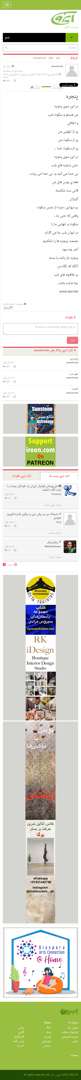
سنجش (47, 1045)
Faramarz (56, 494)
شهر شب (73, 374)
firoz (59, 522)
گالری (21, 1032)
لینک (48, 1032)
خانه (58, 58)
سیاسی (51, 533)
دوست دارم (32, 87)
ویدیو (47, 1036)
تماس (75, 1041)
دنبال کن (7, 66)
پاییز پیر (74, 359)
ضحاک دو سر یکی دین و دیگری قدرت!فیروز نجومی (34, 516)
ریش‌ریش (52, 542)
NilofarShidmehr (53, 547)
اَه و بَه (20, 1045)
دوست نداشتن (61, 87)
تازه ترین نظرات (21, 476)
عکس (21, 1027)
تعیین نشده (49, 505)
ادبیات (52, 557)
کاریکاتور (19, 1036)
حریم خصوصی (69, 1036)
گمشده (75, 389)
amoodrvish (57, 66)
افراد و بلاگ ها (10, 71)
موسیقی (46, 1041)
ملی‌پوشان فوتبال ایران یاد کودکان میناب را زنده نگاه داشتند (34, 488)
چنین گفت (18, 1041)
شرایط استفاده (69, 1032)
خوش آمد (72, 1027)
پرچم (7, 308)
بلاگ (50, 58)
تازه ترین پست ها (59, 476)
